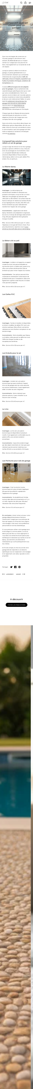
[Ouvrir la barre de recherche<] (21, 3)
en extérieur (11, 133)
